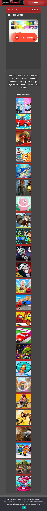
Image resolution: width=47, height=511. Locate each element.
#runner (12, 76)
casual (24, 79)
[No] (44, 504)
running (24, 88)
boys (17, 79)
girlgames (28, 82)
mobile (30, 85)
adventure (34, 76)
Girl (21, 82)
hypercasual (13, 85)
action (26, 76)
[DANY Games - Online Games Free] (13, 4)
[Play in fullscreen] (16, 9)
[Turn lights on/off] (12, 9)
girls (36, 82)
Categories (35, 3)
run (37, 85)
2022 (19, 76)
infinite (23, 85)
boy (12, 79)
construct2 (33, 79)
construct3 (13, 82)
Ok (24, 507)
